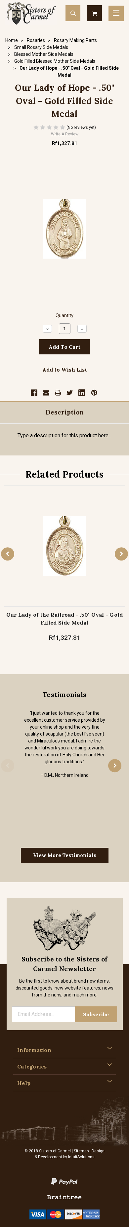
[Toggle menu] (116, 13)
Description (65, 412)
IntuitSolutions (81, 1157)
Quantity (64, 315)
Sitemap (81, 1151)
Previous (7, 553)
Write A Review (64, 134)
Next (121, 553)
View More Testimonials (64, 855)
